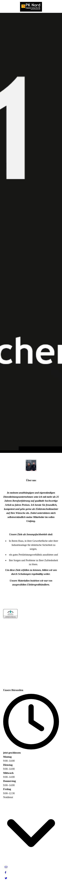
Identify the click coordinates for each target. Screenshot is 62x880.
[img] (31, 233)
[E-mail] (6, 867)
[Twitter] (6, 878)
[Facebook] (5, 872)
